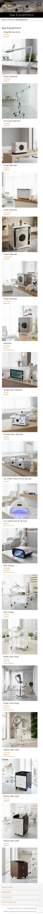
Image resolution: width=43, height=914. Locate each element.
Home (4, 20)
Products (11, 20)
